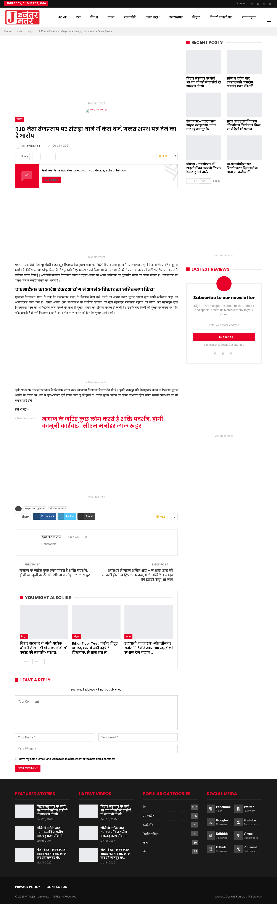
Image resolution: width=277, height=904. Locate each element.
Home (62, 17)
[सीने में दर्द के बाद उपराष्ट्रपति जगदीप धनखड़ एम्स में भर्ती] (244, 62)
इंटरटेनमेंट (148, 824)
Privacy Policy (27, 887)
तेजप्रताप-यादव (58, 508)
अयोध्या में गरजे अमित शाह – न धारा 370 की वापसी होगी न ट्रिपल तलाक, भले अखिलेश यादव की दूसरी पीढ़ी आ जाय (137, 575)
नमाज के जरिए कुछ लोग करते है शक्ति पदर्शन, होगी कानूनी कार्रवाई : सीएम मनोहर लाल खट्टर (54, 572)
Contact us (57, 887)
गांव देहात (249, 17)
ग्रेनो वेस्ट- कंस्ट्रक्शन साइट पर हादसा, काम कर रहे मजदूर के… (51, 854)
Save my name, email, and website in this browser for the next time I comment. (67, 759)
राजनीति (130, 17)
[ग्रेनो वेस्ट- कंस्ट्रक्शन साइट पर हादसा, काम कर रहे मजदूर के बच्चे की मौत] (204, 105)
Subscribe (51, 180)
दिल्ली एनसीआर (221, 17)
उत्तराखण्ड (176, 17)
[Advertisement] (96, 70)
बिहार (196, 17)
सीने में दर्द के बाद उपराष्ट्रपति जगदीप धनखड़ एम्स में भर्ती (50, 832)
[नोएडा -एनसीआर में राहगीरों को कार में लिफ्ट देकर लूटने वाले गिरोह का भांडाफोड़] (204, 147)
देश (78, 17)
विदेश (94, 17)
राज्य (111, 17)
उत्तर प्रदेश (152, 17)
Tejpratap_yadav (35, 508)
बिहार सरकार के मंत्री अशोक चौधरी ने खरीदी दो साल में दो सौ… (52, 810)
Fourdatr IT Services (249, 896)
